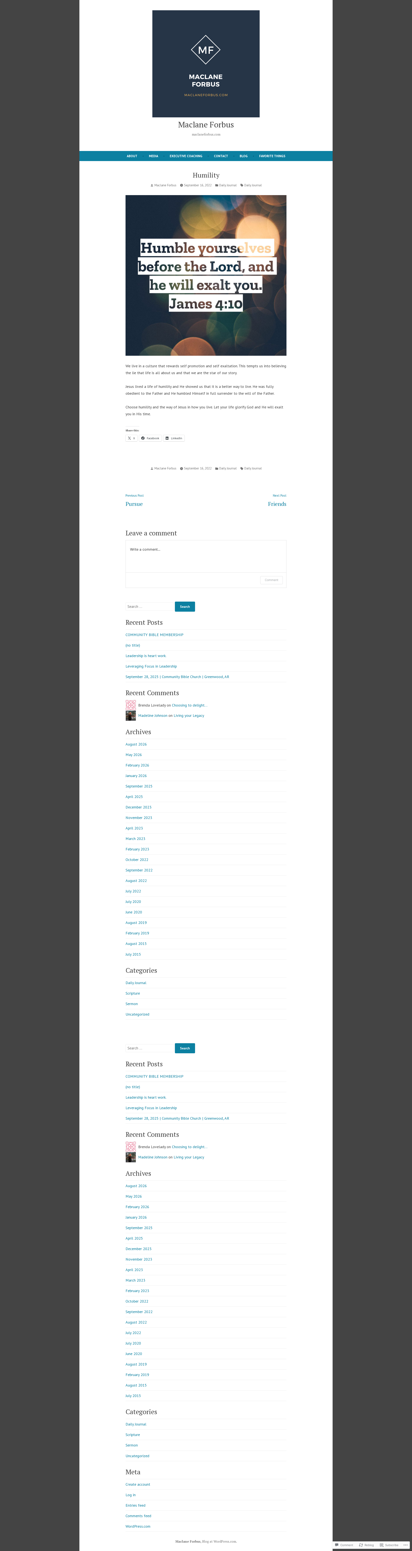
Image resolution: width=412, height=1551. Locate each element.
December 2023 (138, 807)
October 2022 (137, 859)
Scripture (133, 993)
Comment (271, 580)
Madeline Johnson (152, 715)
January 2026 (136, 775)
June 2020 (134, 912)
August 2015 (136, 943)
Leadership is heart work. (146, 655)
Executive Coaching (186, 156)
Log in (131, 1494)
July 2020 (133, 901)
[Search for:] (150, 606)
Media (153, 156)
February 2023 (137, 849)
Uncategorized (137, 1014)
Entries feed (135, 1505)
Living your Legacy (189, 715)
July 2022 (133, 891)
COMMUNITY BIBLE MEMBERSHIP (154, 634)
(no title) (133, 645)
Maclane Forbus (206, 124)
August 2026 (136, 744)
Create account (138, 1484)
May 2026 (134, 754)
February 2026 (137, 765)
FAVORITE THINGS (272, 156)
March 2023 (135, 838)
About (132, 156)
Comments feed (138, 1515)
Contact (221, 156)
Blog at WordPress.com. (219, 1541)
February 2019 (137, 933)
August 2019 (136, 922)
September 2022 (139, 870)
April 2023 (134, 828)
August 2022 (136, 880)
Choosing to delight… (190, 705)
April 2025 (134, 796)
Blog (244, 156)
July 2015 (133, 954)
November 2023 (139, 817)
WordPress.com (138, 1526)
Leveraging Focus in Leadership (151, 666)
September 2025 (139, 786)
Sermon (132, 1003)
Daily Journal (228, 185)
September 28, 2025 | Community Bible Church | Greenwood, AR (177, 676)
